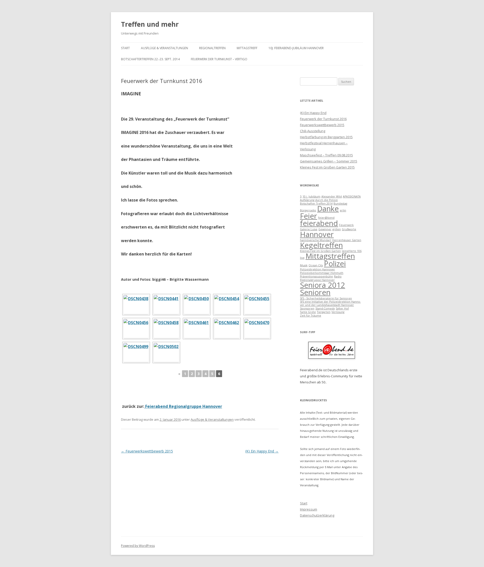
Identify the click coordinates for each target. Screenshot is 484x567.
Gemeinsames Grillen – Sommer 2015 (328, 161)
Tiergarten (323, 312)
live (302, 258)
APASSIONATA (352, 196)
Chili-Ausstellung (312, 131)
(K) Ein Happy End (262, 451)
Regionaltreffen (212, 48)
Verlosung (337, 312)
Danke (328, 209)
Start (125, 48)
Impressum (308, 509)
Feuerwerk (346, 225)
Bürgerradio (308, 210)
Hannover (317, 234)
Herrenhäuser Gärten (346, 240)
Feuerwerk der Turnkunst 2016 (323, 119)
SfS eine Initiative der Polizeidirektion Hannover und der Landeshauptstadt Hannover (330, 303)
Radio (338, 276)
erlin (343, 210)
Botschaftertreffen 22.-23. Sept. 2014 (150, 59)
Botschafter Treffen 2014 (316, 203)
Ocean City (316, 265)
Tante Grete (308, 312)
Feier (308, 216)
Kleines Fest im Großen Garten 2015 (327, 167)
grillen (336, 229)
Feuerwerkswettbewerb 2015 (147, 451)
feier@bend (326, 217)
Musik (304, 265)
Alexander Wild (331, 196)
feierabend (319, 223)
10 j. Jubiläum (311, 196)
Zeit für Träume (310, 315)
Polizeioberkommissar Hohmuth (321, 273)
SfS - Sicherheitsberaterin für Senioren (326, 298)
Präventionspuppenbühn (316, 276)
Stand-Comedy (325, 308)
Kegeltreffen (321, 245)
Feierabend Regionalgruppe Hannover (183, 406)
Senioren (315, 292)
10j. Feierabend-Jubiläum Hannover (296, 48)
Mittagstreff (247, 48)
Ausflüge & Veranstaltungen (164, 48)
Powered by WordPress (138, 546)
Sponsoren (307, 308)
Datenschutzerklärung (317, 515)
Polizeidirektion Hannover (317, 269)
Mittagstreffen (330, 256)
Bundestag (340, 203)
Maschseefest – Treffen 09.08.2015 (326, 155)
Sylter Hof (342, 308)
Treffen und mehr (150, 24)
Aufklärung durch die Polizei (319, 200)
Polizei (335, 264)
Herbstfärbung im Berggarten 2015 (326, 137)
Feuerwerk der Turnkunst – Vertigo (219, 59)
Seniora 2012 (322, 285)
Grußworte (349, 229)
